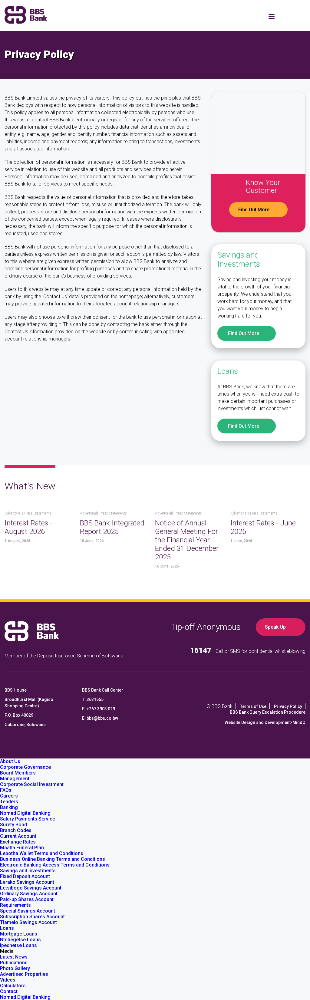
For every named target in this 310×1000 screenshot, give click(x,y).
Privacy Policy (288, 706)
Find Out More (253, 209)
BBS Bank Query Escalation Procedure (267, 712)
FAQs (6, 790)
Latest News (14, 957)
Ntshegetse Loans (20, 939)
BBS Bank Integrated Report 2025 (112, 527)
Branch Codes (15, 830)
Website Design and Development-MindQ (265, 722)
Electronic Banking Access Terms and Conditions (55, 865)
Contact (9, 991)
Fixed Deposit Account (25, 876)
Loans (7, 928)
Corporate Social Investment (32, 784)
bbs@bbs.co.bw (102, 718)
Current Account (18, 836)
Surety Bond (13, 824)
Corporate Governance (25, 767)
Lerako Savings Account (27, 882)
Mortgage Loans (18, 934)
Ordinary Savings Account (29, 893)
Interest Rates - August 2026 (29, 527)
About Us (10, 761)
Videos (7, 980)
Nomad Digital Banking (25, 813)
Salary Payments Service (27, 819)
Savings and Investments (28, 870)
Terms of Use (253, 706)
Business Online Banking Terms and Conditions (52, 859)
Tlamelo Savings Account (28, 922)
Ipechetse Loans (18, 945)
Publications (14, 962)
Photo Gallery (15, 968)
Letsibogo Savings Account (30, 888)
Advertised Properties (24, 974)
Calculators (13, 985)
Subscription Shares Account (32, 916)
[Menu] (271, 17)
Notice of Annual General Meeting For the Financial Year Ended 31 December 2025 (187, 540)
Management (14, 778)
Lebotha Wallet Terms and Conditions (41, 853)
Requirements (15, 905)
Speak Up (275, 627)
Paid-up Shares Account (27, 899)
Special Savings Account (27, 911)
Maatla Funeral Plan (22, 847)
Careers (9, 796)
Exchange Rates (18, 842)
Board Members (18, 773)
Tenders (9, 801)
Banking (9, 807)
